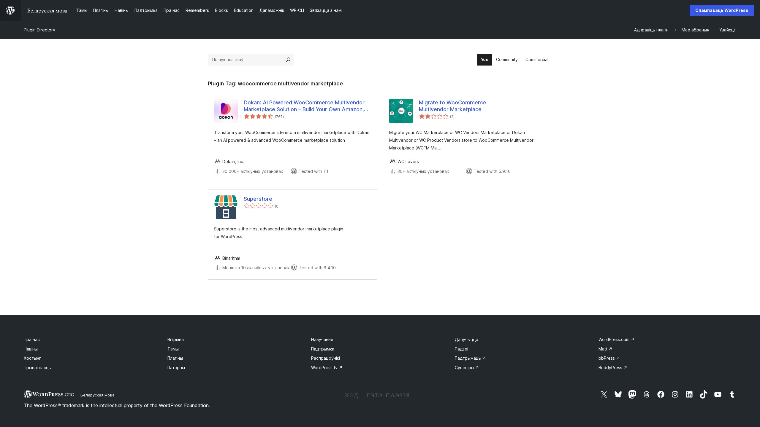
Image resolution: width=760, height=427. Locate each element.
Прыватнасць (37, 367)
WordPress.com (616, 339)
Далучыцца (466, 339)
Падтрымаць (470, 358)
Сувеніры (467, 367)
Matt (605, 348)
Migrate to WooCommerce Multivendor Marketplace (452, 105)
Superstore (258, 199)
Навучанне (322, 339)
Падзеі (461, 348)
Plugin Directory (39, 29)
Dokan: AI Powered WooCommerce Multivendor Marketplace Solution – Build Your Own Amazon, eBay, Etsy (304, 106)
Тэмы (173, 348)
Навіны (31, 348)
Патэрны (176, 367)
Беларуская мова (97, 395)
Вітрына (175, 339)
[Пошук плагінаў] (288, 60)
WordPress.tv (327, 367)
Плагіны (175, 358)
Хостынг (32, 358)
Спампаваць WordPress (721, 10)
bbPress (609, 358)
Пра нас (32, 339)
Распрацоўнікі (325, 358)
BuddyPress (612, 367)
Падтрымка (322, 348)
